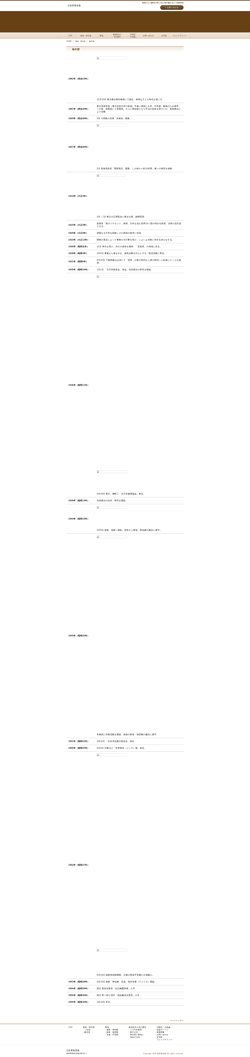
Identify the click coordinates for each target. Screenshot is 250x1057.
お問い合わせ (173, 8)
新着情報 (160, 1032)
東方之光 (134, 1032)
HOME (69, 41)
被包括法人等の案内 (117, 35)
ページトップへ (177, 1020)
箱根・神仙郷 (112, 1030)
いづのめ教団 (136, 1030)
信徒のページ (162, 1030)
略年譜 (87, 1032)
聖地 (101, 36)
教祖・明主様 (85, 36)
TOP (70, 36)
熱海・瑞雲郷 (112, 1032)
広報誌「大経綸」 (132, 35)
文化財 (164, 36)
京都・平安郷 (112, 1035)
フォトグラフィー (179, 36)
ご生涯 (87, 1030)
